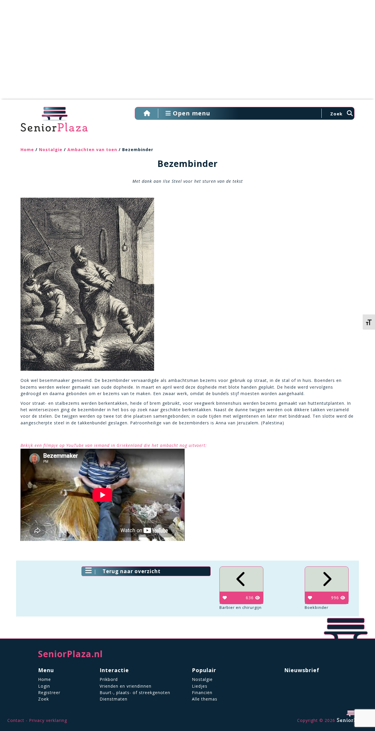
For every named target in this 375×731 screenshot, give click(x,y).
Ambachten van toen (92, 149)
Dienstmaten (113, 699)
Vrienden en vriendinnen (125, 686)
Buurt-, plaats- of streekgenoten (135, 692)
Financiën (202, 692)
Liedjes (199, 686)
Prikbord (109, 679)
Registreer (49, 692)
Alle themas (204, 699)
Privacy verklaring (48, 720)
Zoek (43, 699)
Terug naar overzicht (132, 571)
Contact (15, 720)
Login (44, 686)
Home (27, 149)
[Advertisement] (187, 53)
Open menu (190, 113)
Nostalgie (50, 149)
